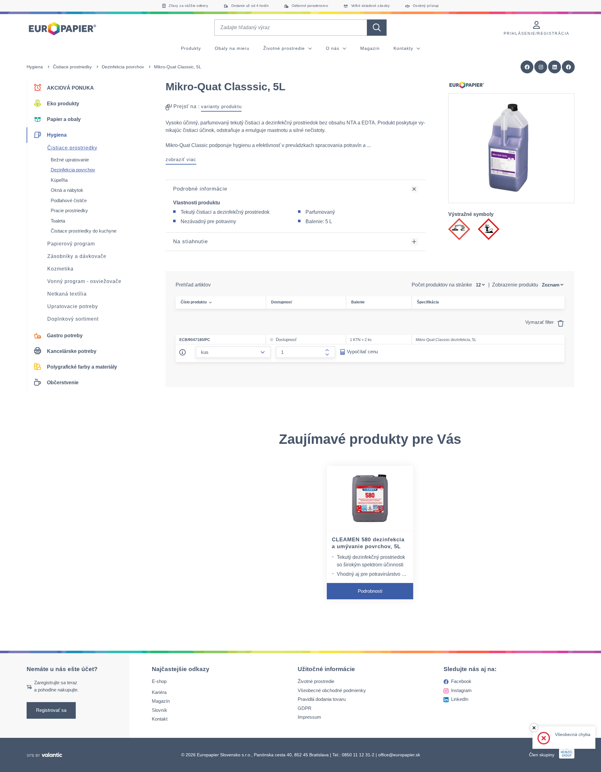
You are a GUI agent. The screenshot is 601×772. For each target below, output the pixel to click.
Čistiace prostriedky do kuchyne (83, 231)
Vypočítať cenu (362, 351)
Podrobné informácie (200, 189)
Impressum (309, 717)
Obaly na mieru (232, 48)
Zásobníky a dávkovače (76, 256)
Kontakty (404, 48)
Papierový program (71, 243)
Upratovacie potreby (72, 306)
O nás (333, 48)
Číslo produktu (194, 302)
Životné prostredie (284, 48)
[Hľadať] (377, 27)
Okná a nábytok (67, 190)
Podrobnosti (370, 591)
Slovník (159, 710)
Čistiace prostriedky (72, 66)
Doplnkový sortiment (73, 319)
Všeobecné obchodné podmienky (332, 690)
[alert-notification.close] (534, 728)
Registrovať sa (51, 710)
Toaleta (58, 220)
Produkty (191, 48)
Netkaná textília (67, 294)
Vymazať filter (540, 322)
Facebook (461, 681)
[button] (568, 67)
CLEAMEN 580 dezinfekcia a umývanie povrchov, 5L (368, 543)
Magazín (370, 48)
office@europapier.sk (399, 754)
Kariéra (159, 692)
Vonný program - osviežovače (84, 281)
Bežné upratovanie (70, 159)
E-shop (159, 681)
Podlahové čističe (69, 200)
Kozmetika (60, 268)
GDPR (304, 708)
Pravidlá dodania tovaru (322, 699)
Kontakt (159, 719)
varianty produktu (221, 106)
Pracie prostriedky (69, 210)
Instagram (461, 690)
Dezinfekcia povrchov (123, 66)
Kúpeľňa (59, 180)
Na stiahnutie (190, 241)
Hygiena (35, 66)
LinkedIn (459, 699)
